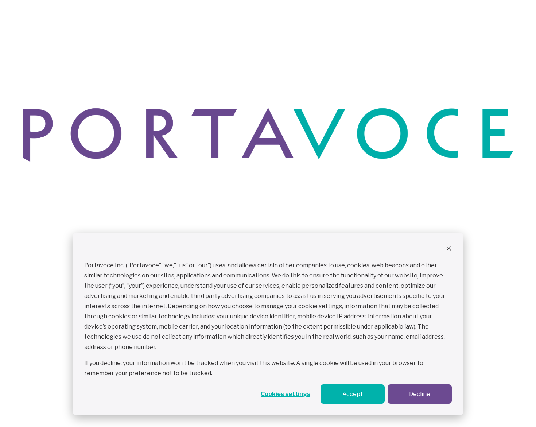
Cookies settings (285, 394)
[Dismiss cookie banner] (449, 249)
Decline (419, 394)
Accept (352, 394)
